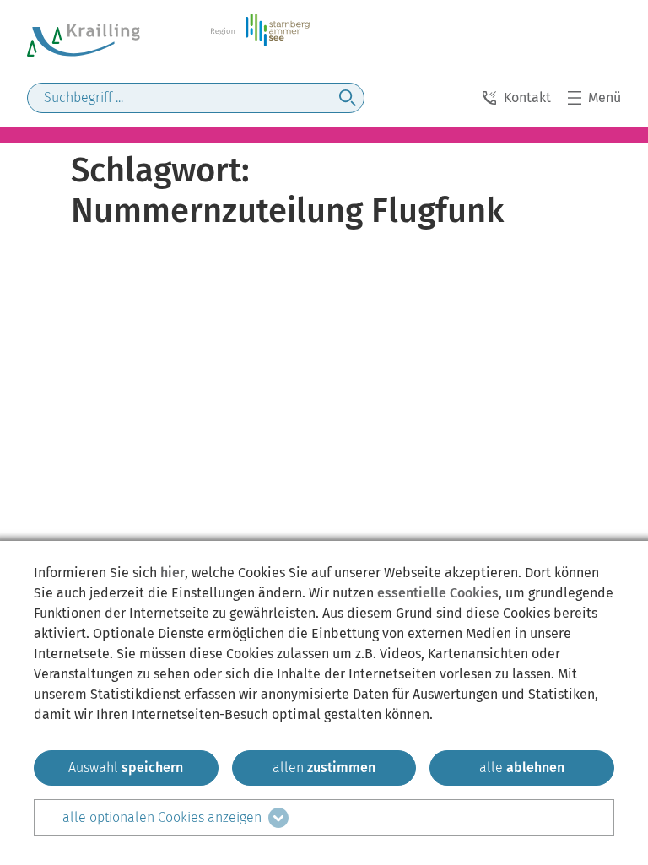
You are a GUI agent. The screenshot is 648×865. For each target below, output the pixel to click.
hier (172, 573)
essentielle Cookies (438, 593)
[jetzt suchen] (348, 98)
